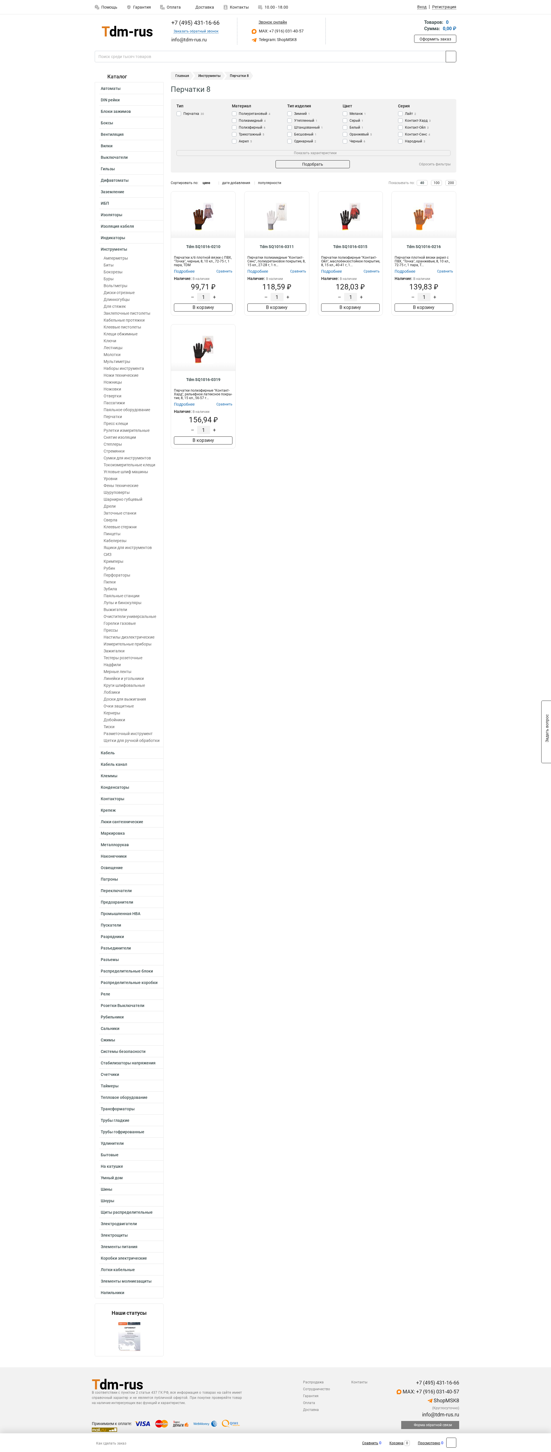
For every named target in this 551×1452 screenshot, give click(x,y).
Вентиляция (112, 134)
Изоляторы (111, 214)
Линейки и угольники (124, 678)
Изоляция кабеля (117, 226)
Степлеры (113, 444)
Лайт (410, 114)
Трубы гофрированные (122, 1132)
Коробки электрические (124, 1258)
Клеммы (109, 776)
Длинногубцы (117, 299)
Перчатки (113, 416)
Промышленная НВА (120, 913)
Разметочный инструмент (128, 733)
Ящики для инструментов (128, 547)
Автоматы (111, 88)
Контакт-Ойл (417, 127)
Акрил (245, 141)
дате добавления (236, 183)
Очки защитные (119, 706)
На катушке (112, 1166)
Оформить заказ (435, 39)
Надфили (112, 664)
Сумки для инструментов (127, 458)
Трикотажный (251, 134)
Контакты (239, 7)
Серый (356, 121)
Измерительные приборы (128, 644)
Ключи (110, 341)
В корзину (203, 307)
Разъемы (110, 959)
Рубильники (112, 1017)
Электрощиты (114, 1235)
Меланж (358, 114)
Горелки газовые (120, 623)
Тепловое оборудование (124, 1097)
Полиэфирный (252, 127)
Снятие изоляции (120, 437)
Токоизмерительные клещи (129, 465)
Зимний (302, 114)
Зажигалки (114, 651)
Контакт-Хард (418, 121)
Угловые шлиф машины (126, 471)
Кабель (108, 753)
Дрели (110, 506)
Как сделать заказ (111, 1443)
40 (422, 183)
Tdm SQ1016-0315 (350, 246)
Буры (109, 279)
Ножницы (113, 382)
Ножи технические (121, 375)
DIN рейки (110, 100)
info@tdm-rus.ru (440, 1415)
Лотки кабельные (118, 1269)
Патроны (109, 879)
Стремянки (114, 451)
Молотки (112, 354)
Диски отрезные (119, 292)
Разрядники (112, 936)
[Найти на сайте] (451, 56)
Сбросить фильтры (435, 164)
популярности (269, 183)
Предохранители (117, 902)
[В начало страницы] (451, 1443)
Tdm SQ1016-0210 (203, 246)
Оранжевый (361, 134)
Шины (106, 1189)
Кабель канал (114, 764)
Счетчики (110, 1074)
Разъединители (116, 948)
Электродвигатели (119, 1223)
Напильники (112, 1292)
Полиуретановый (254, 114)
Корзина (396, 1443)
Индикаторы (113, 237)
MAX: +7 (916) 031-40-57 (281, 31)
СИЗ (107, 554)
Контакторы (112, 798)
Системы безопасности (123, 1051)
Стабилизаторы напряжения (128, 1063)
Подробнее (184, 271)
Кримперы (113, 561)
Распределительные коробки (129, 982)
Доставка (204, 7)
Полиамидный (252, 121)
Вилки (106, 146)
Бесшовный (305, 134)
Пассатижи (114, 403)
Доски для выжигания (125, 699)
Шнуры (107, 1200)
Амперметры (116, 258)
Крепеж (108, 810)
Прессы (111, 630)
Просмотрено (429, 1443)
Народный (415, 141)
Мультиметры (117, 361)
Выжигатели (115, 609)
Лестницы (113, 347)
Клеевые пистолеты (122, 327)
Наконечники (114, 856)
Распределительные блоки (127, 971)
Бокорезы (113, 272)
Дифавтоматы (115, 180)
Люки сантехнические (122, 821)
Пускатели (111, 925)
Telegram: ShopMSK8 (277, 39)
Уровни (110, 478)
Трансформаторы (118, 1109)
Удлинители (112, 1143)
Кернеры (112, 713)
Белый (356, 127)
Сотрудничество (316, 1389)
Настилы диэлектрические (129, 637)
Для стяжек (115, 306)
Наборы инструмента (124, 368)
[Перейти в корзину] (418, 26)
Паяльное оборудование (127, 409)
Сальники (110, 1028)
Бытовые (110, 1155)
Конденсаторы (115, 787)
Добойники (114, 720)
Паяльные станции (121, 595)
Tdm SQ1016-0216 (424, 246)
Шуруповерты (117, 492)
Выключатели (114, 157)
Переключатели (116, 890)
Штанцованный (308, 127)
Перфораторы (117, 575)
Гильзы (108, 169)
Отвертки (112, 396)
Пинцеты (112, 533)
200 (451, 183)
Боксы (107, 123)
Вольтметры (115, 285)
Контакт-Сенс (417, 134)
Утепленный (305, 121)
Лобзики (112, 692)
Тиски (109, 726)
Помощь (109, 7)
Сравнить (370, 1443)
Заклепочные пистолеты (127, 313)
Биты (109, 265)
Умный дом (112, 1177)
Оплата (174, 7)
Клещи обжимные (120, 334)
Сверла (110, 520)
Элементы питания (119, 1246)
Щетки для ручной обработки (132, 740)
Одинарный (305, 141)
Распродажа (313, 1382)
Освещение (112, 867)
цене (206, 183)
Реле (105, 994)
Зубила (110, 589)
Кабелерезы (115, 540)
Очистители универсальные (130, 616)
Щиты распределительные (127, 1212)
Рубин (109, 568)
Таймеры (110, 1086)
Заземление (112, 192)
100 (437, 183)
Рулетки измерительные (127, 430)
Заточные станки (120, 513)
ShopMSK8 (445, 1400)
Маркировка (113, 833)
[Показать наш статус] (129, 1336)
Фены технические (121, 485)
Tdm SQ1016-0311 (277, 246)
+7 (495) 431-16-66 (195, 22)
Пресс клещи (116, 423)
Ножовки (112, 389)
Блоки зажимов (116, 111)
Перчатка (193, 114)
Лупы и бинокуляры (122, 602)
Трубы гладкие (115, 1120)
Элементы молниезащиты (126, 1281)
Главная (182, 76)
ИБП (105, 203)
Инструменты (114, 249)
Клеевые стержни (120, 527)
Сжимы (108, 1040)
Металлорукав (115, 844)
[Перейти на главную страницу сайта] (127, 31)
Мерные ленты (117, 671)
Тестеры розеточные (123, 658)
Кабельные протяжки (124, 320)
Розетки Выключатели (122, 1005)
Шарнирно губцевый (123, 499)
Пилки (110, 582)
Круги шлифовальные (124, 685)
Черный (357, 141)
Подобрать (312, 164)
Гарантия (142, 7)
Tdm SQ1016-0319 (203, 379)
